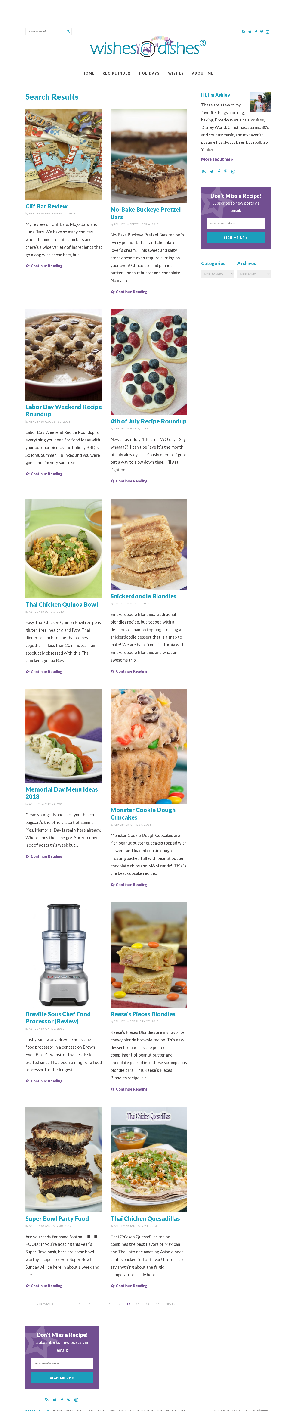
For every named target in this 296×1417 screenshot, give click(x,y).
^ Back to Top (37, 1410)
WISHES (176, 73)
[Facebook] (256, 31)
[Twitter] (250, 31)
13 (88, 1304)
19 (147, 1304)
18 (137, 1304)
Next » (171, 1304)
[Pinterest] (262, 31)
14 (99, 1304)
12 (78, 1304)
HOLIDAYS (149, 73)
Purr (266, 1410)
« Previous (45, 1304)
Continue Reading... (48, 266)
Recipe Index (117, 73)
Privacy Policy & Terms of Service (135, 1410)
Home (89, 73)
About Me (202, 73)
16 (118, 1304)
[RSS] (244, 31)
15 (109, 1304)
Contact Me (95, 1410)
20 (157, 1304)
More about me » (217, 159)
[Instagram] (268, 31)
